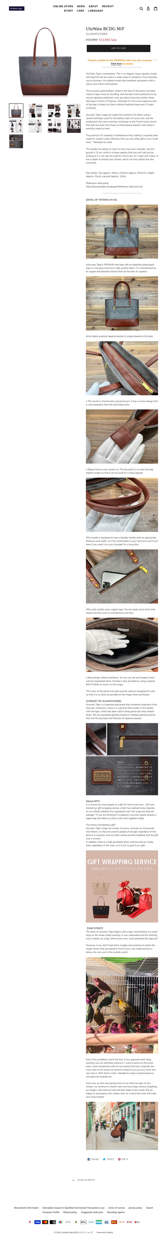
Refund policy (70, 1212)
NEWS (81, 6)
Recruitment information (26, 1207)
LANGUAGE (95, 10)
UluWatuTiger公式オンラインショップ (77, 1232)
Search (149, 1207)
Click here (116, 63)
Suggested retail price (92, 1212)
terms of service (117, 1207)
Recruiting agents (116, 1212)
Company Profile (50, 1212)
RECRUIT (108, 6)
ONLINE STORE (63, 6)
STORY (68, 10)
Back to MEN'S (86, 1180)
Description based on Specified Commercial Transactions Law (74, 1207)
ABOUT (93, 6)
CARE (80, 10)
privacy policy (135, 1207)
